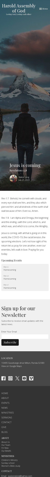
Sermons (6, 417)
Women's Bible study (10, 466)
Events (5, 402)
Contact (6, 422)
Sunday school (7, 463)
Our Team (5, 445)
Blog (4, 432)
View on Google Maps (11, 366)
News (4, 407)
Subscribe (10, 342)
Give (3, 427)
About (5, 398)
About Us (5, 442)
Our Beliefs (6, 451)
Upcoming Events (11, 260)
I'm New (4, 448)
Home (4, 393)
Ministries (7, 412)
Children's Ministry (9, 460)
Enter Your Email (9, 331)
